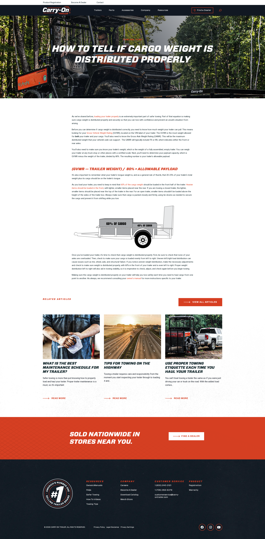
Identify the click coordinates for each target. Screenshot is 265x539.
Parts (111, 10)
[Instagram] (210, 527)
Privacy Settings (127, 527)
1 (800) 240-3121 (163, 485)
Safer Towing (92, 495)
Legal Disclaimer (112, 527)
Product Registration (52, 2)
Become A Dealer (78, 2)
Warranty (193, 490)
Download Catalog (129, 495)
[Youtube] (219, 527)
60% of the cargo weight (132, 184)
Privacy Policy (99, 527)
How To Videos (93, 499)
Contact (100, 2)
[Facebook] (202, 527)
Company (145, 10)
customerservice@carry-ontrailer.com (167, 496)
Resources (163, 10)
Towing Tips (92, 504)
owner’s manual (134, 278)
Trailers (97, 10)
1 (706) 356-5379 (163, 490)
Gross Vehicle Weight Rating (99, 133)
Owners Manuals (94, 485)
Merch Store (126, 499)
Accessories (127, 10)
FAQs (88, 490)
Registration (195, 485)
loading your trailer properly (106, 116)
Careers (124, 485)
